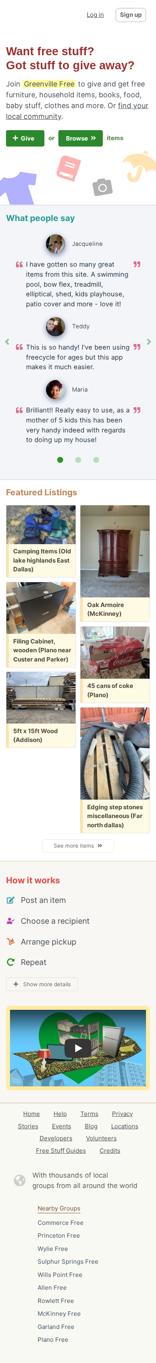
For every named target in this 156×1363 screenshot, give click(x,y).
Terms (89, 1114)
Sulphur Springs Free (68, 1261)
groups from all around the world (85, 1186)
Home (31, 1114)
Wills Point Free (60, 1275)
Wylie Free (53, 1248)
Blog (91, 1126)
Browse (77, 138)
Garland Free (56, 1327)
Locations (124, 1126)
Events (61, 1126)
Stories (28, 1126)
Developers (56, 1138)
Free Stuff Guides (61, 1150)
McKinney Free (59, 1313)
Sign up (131, 14)
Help (60, 1114)
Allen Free (52, 1287)
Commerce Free (61, 1222)
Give (28, 138)
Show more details (44, 984)
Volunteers (101, 1138)
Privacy (122, 1114)
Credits (110, 1150)
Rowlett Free (56, 1301)
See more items (75, 845)
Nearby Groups (59, 1208)
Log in (95, 14)
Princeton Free (59, 1235)
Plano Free (53, 1339)
